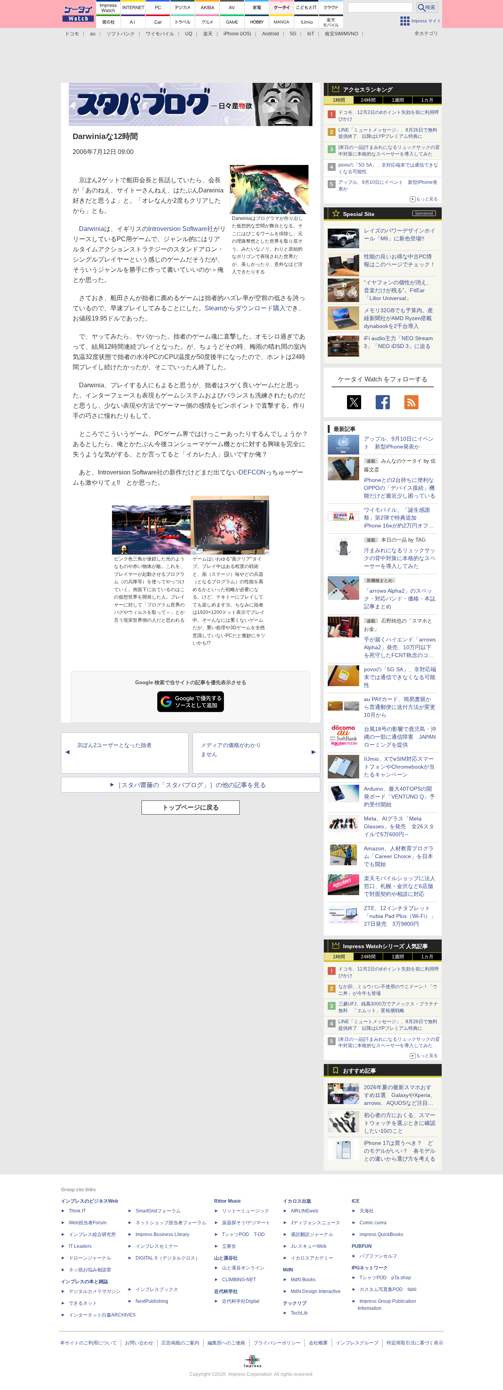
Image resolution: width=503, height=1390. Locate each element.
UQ (188, 34)
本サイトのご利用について (88, 1343)
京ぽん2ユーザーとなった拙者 (114, 745)
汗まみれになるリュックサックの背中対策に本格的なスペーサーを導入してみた (399, 558)
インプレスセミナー (157, 1246)
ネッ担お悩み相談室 (90, 1270)
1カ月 (427, 100)
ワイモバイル (160, 34)
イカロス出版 (297, 1201)
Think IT (77, 1211)
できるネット (83, 1303)
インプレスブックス (157, 1289)
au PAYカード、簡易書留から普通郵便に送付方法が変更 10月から (402, 707)
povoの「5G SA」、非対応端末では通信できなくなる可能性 (400, 677)
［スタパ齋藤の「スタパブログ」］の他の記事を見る (190, 785)
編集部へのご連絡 (226, 1343)
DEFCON (252, 472)
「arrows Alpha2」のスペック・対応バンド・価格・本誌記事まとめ (399, 599)
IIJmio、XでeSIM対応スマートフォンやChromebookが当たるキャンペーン (399, 767)
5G (293, 34)
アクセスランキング (368, 89)
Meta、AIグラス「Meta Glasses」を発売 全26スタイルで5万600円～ (399, 826)
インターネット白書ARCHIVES (102, 1315)
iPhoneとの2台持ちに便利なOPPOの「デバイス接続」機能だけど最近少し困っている (399, 488)
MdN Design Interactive (316, 1291)
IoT (310, 34)
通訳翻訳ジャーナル (312, 1234)
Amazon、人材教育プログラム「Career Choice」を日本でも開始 (399, 856)
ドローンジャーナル (90, 1258)
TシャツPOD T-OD (243, 1234)
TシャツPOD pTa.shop (385, 1277)
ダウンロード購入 (260, 308)
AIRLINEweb (304, 1211)
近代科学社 (226, 1291)
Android (270, 34)
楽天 (208, 34)
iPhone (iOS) (237, 34)
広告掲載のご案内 (180, 1343)
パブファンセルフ (378, 1256)
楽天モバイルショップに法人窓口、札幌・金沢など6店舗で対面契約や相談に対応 (399, 886)
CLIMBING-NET (239, 1279)
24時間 (368, 100)
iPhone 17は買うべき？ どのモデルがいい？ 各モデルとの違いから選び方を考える (399, 1151)
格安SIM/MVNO (341, 34)
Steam (214, 308)
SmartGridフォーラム (158, 1211)
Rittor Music (227, 1201)
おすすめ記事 (359, 1071)
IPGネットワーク (370, 1268)
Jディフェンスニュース (315, 1222)
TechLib (299, 1313)
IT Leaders (80, 1246)
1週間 (398, 100)
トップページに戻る (190, 807)
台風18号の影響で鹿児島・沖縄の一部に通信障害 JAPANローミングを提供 (400, 737)
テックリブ (295, 1303)
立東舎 (229, 1246)
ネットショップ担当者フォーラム (171, 1222)
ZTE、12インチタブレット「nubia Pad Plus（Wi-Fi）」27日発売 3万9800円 (400, 916)
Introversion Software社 (180, 228)
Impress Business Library (162, 1234)
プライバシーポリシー (277, 1343)
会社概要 (318, 1343)
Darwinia (91, 228)
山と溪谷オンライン (243, 1268)
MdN (288, 1270)
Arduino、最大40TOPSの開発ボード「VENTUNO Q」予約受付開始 (399, 797)
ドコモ (72, 34)
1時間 (339, 100)
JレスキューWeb (309, 1246)
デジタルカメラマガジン (95, 1291)
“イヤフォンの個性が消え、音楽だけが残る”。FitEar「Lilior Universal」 (398, 290)
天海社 (367, 1211)
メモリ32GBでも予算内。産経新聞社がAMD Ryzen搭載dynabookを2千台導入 (398, 318)
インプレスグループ (357, 1343)
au (92, 34)
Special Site (358, 214)
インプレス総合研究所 (92, 1234)
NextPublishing (152, 1301)
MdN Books (303, 1279)
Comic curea (373, 1222)
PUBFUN (362, 1246)
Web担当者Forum (87, 1222)
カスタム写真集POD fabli (388, 1289)
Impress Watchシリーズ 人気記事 (385, 946)
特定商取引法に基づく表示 (415, 1343)
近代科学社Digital (240, 1301)
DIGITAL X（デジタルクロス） (168, 1258)
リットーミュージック (245, 1211)
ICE (356, 1201)
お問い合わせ (139, 1343)
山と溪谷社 (226, 1258)
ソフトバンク (120, 34)
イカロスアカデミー (312, 1258)
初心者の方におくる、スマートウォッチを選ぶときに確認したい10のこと (399, 1123)
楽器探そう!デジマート (246, 1222)
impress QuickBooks (381, 1234)
